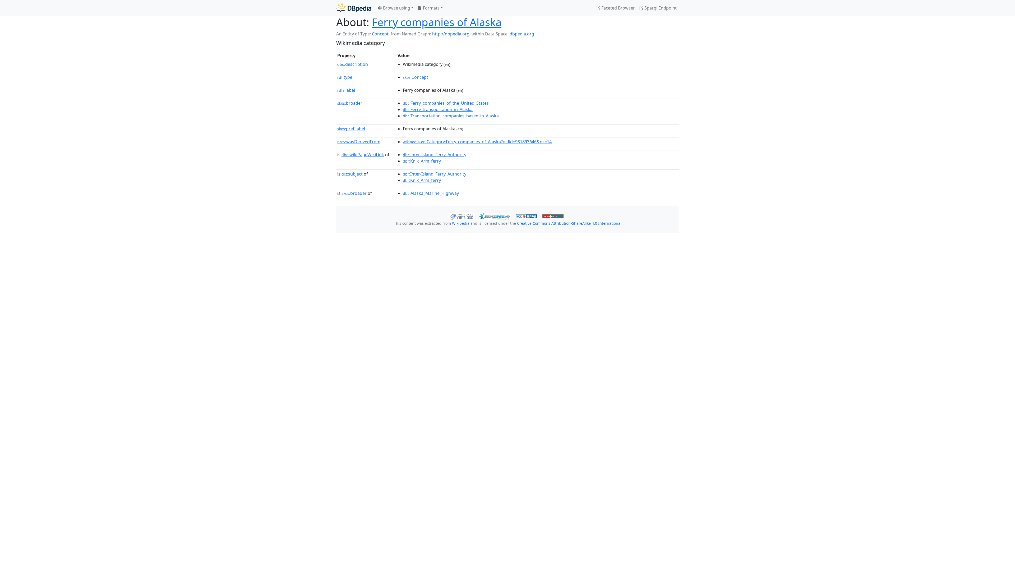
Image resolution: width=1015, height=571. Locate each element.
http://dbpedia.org (450, 34)
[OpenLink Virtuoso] (461, 216)
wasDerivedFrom (358, 142)
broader (349, 103)
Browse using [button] (396, 8)
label (346, 90)
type (344, 77)
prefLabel (351, 129)
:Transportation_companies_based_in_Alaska (451, 116)
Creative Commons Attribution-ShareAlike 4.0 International (569, 223)
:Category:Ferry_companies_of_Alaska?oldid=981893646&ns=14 (477, 142)
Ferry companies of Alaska (436, 22)
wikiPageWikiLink (363, 155)
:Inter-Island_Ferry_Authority (434, 155)
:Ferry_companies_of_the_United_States (446, 103)
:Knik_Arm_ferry (422, 161)
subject (352, 174)
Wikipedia (460, 223)
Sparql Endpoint (660, 8)
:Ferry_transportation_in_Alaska (438, 109)
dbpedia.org (522, 34)
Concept (380, 34)
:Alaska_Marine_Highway (431, 193)
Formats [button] (431, 8)
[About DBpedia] (353, 7)
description (352, 64)
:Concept (415, 77)
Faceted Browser (617, 8)
